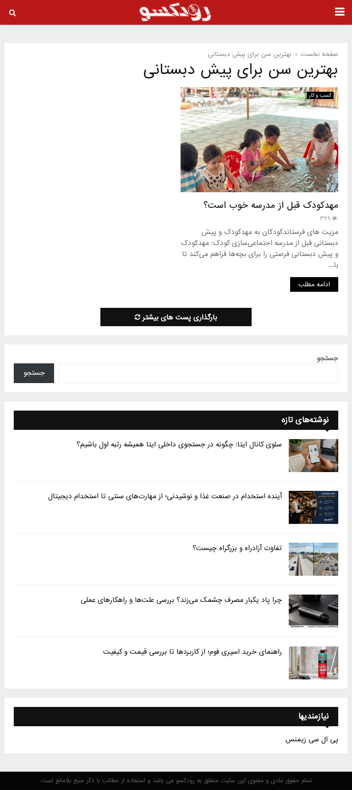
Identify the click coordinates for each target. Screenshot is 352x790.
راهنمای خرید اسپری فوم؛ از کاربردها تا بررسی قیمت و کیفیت (192, 651)
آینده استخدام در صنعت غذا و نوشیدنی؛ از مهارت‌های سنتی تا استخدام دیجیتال (165, 496)
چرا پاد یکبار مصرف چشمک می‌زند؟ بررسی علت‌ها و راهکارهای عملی (181, 600)
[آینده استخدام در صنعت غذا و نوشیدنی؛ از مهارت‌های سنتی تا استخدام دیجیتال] (313, 507)
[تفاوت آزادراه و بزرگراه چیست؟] (313, 559)
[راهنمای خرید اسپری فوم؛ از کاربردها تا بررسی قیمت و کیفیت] (313, 662)
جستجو (327, 358)
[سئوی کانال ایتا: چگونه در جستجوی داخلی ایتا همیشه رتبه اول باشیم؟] (313, 455)
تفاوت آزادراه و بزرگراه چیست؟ (237, 548)
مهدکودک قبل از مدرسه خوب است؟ (271, 205)
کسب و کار (320, 95)
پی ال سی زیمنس (312, 739)
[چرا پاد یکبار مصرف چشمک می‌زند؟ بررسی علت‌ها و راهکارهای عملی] (313, 611)
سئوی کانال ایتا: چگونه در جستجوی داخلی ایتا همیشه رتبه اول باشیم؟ (179, 444)
